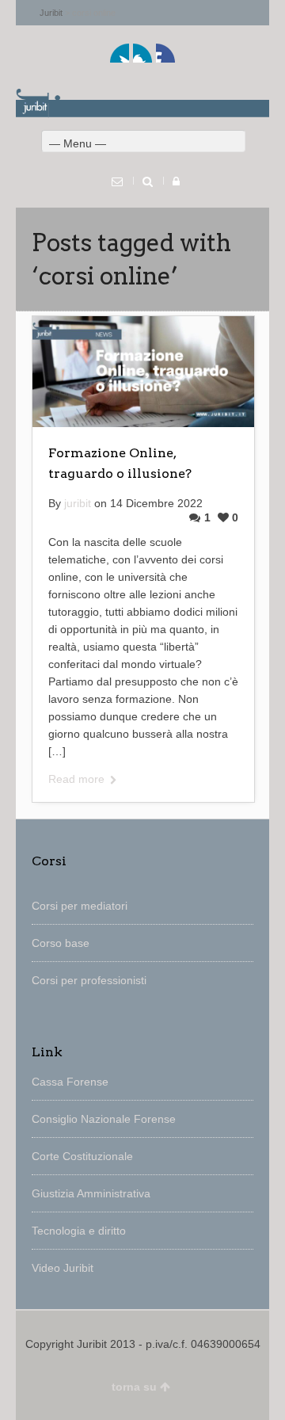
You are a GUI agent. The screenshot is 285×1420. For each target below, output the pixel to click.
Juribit (51, 12)
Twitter (119, 53)
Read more (76, 779)
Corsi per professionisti (89, 980)
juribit (77, 503)
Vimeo (165, 53)
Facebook (142, 53)
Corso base (60, 943)
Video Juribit (62, 1268)
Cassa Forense (70, 1081)
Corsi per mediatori (79, 905)
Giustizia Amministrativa (91, 1193)
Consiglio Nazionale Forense (104, 1119)
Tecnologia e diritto (79, 1230)
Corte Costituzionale (82, 1156)
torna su (134, 1386)
